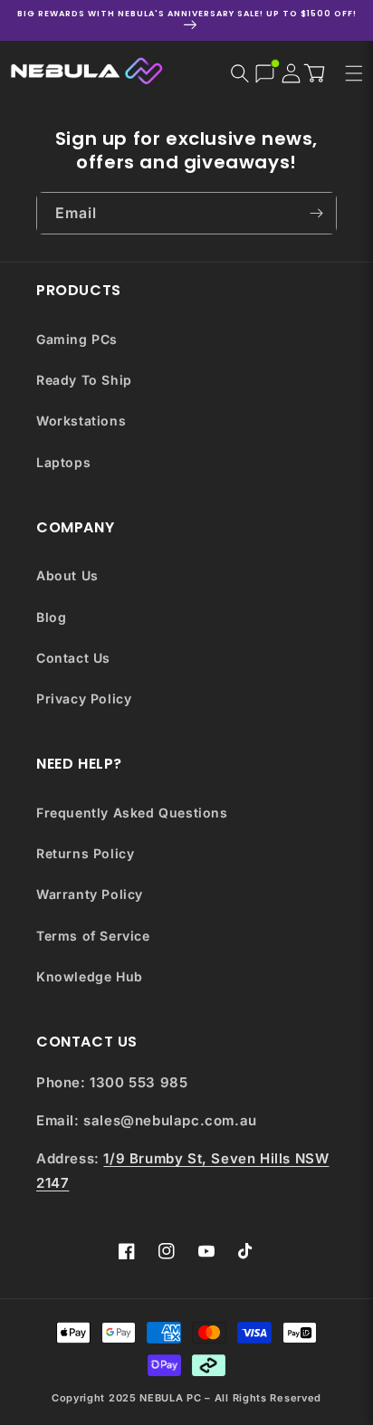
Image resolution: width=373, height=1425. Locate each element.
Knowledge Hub (89, 976)
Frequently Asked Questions (132, 812)
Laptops (63, 462)
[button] (319, 72)
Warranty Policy (89, 894)
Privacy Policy (83, 698)
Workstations (81, 420)
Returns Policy (85, 853)
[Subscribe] (316, 213)
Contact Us (73, 657)
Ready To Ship (84, 379)
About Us (67, 575)
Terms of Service (93, 935)
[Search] (239, 73)
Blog (51, 617)
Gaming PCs (77, 339)
